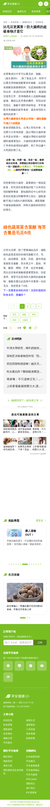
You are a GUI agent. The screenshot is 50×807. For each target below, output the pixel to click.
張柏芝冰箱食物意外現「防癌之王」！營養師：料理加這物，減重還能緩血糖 (24, 356)
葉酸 (24, 314)
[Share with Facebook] (30, 328)
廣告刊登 (7, 765)
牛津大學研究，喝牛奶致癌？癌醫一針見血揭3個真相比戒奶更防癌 (24, 348)
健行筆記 (30, 788)
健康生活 (30, 720)
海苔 (34, 314)
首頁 (5, 22)
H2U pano (31, 779)
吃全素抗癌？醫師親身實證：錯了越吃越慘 (24, 372)
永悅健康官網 (32, 756)
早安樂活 (7, 742)
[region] (25, 166)
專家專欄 (30, 733)
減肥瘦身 (30, 724)
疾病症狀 (7, 720)
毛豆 (14, 314)
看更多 (39, 520)
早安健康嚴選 (32, 765)
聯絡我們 (7, 761)
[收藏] (10, 328)
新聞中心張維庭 (10, 36)
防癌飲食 (39, 22)
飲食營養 (15, 22)
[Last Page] (38, 306)
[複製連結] (35, 328)
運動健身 (7, 729)
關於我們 (7, 756)
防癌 (14, 320)
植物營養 (30, 738)
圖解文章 (7, 738)
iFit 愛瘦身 (31, 792)
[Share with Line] (24, 328)
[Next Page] (33, 306)
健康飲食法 (27, 22)
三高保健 (30, 729)
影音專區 (7, 733)
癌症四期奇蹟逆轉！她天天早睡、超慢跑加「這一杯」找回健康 (24, 364)
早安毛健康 (31, 774)
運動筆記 (30, 783)
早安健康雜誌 (32, 770)
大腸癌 (25, 320)
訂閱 (40, 642)
